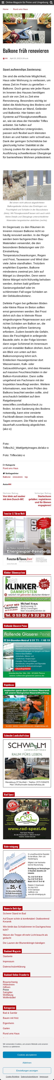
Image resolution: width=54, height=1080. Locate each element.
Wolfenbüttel (9, 997)
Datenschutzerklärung (29, 1077)
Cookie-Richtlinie (12, 1077)
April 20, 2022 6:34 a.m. (19, 58)
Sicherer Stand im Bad (14, 913)
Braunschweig (10, 982)
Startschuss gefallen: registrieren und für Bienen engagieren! (40, 500)
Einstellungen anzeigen (27, 1070)
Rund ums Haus (10, 468)
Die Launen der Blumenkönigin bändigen (24, 943)
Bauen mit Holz (11, 1018)
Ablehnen (27, 1062)
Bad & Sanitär (10, 1013)
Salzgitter (8, 992)
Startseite (8, 956)
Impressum (44, 1077)
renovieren (18, 477)
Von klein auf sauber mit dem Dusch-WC (14, 498)
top (26, 477)
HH (6, 58)
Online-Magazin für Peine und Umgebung (27, 2)
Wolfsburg (8, 995)
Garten (6, 1028)
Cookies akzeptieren (27, 1055)
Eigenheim (8, 1023)
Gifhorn (6, 987)
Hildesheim (9, 984)
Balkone (7, 477)
